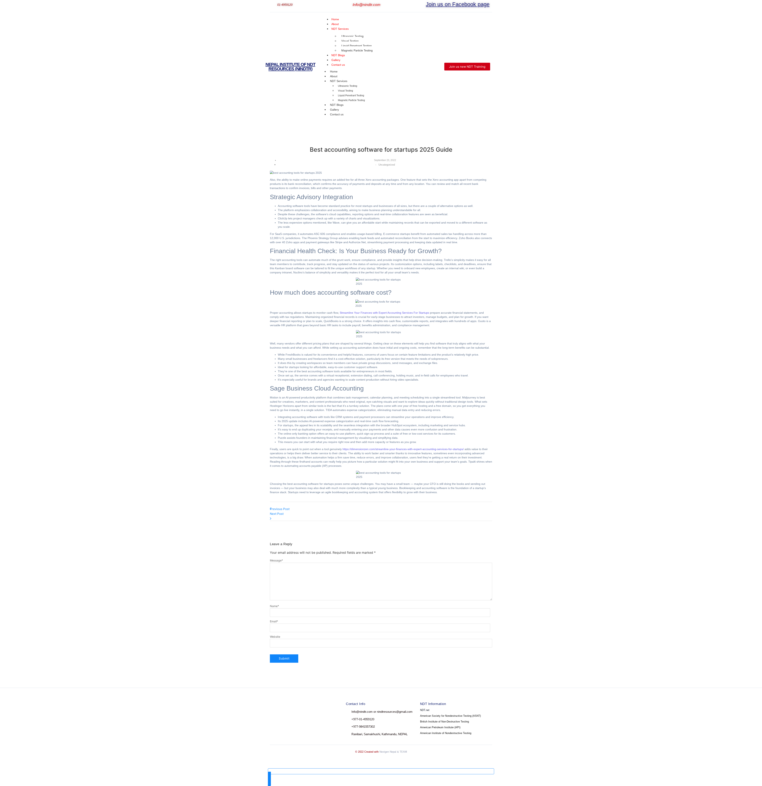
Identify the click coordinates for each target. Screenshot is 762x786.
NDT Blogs (336, 104)
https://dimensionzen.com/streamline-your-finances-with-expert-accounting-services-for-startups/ (403, 449)
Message (276, 560)
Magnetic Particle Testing (357, 50)
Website (275, 636)
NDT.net (424, 710)
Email (274, 621)
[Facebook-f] (273, 712)
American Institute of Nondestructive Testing (445, 733)
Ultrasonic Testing (352, 36)
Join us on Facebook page (458, 4)
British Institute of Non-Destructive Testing (444, 721)
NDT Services (340, 28)
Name (274, 606)
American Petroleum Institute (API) (440, 727)
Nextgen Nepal (387, 751)
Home (334, 71)
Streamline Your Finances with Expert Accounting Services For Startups (384, 312)
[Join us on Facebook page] (423, 5)
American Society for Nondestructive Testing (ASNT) (450, 715)
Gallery (334, 109)
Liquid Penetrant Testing (356, 45)
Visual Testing (350, 40)
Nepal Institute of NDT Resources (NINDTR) (290, 66)
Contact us (338, 64)
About (333, 76)
